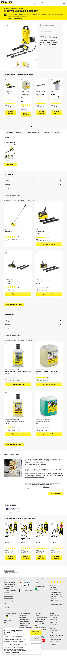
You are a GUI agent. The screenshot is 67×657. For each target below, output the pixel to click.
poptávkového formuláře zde (55, 473)
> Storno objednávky (9, 600)
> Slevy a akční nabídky (9, 582)
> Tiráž (51, 633)
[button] (8, 37)
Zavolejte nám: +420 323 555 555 (48, 45)
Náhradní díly (46, 487)
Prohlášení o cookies (16, 650)
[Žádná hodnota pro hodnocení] (46, 31)
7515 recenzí (53, 587)
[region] (22, 641)
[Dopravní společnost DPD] (36, 582)
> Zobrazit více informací (56, 604)
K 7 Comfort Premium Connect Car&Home (25, 538)
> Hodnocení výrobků (24, 623)
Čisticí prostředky (33, 133)
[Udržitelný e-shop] (38, 589)
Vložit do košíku (10, 112)
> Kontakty (6, 607)
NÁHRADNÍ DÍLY (46, 133)
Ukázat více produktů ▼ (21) (14, 444)
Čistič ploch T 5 (9, 93)
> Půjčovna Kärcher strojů (41, 617)
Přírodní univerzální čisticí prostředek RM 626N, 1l (18, 371)
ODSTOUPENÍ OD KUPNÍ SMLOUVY (30, 590)
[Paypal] (28, 582)
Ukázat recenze (53, 589)
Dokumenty (9, 133)
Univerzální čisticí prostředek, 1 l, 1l (14, 421)
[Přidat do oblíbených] (8, 26)
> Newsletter (22, 617)
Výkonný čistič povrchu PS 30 (12, 281)
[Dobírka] (28, 585)
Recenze (56, 133)
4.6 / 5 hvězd (53, 585)
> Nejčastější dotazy (24, 619)
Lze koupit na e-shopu (16, 189)
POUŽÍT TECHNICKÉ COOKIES (37, 638)
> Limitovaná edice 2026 (9, 584)
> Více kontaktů (54, 644)
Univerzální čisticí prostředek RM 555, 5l (26, 96)
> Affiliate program (24, 621)
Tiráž (22, 652)
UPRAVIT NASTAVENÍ (36, 643)
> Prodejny (37, 615)
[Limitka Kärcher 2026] (7, 616)
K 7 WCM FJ (54, 537)
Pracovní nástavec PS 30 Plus (43, 281)
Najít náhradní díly (55, 493)
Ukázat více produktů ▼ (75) (14, 304)
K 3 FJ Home (39, 537)
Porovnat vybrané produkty (13, 195)
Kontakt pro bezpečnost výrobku (48, 42)
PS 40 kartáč (8, 231)
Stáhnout (11, 164)
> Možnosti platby (8, 598)
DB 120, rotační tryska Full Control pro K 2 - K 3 (41, 94)
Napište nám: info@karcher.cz (47, 40)
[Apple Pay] (24, 585)
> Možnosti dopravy (8, 596)
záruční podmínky (38, 459)
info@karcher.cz (57, 639)
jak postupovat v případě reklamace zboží (41, 484)
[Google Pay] (21, 585)
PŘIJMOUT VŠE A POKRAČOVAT (36, 632)
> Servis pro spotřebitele (40, 627)
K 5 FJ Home (8, 537)
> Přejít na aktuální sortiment (15, 18)
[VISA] (24, 582)
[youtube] (43, 640)
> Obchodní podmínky (9, 594)
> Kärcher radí (22, 615)
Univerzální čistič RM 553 (42, 421)
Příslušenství (20, 133)
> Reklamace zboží (8, 601)
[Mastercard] (21, 582)
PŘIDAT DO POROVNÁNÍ (9, 107)
